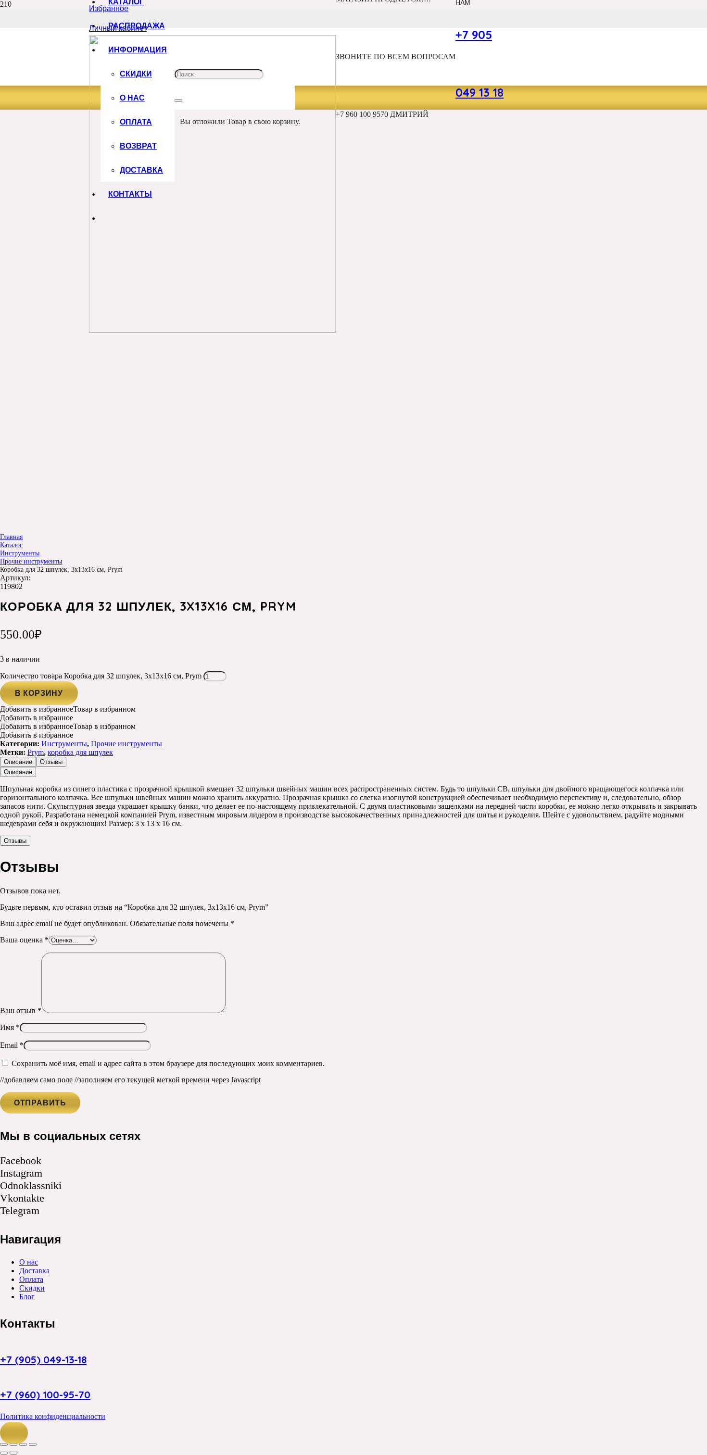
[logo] (212, 330)
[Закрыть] (178, 100)
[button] (14, 1433)
